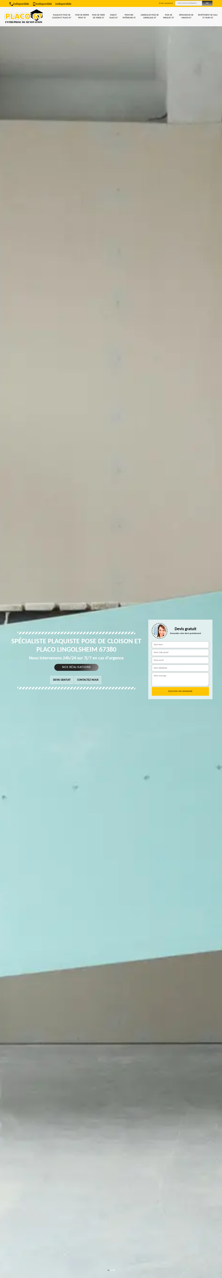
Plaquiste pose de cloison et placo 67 (61, 16)
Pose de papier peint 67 (82, 16)
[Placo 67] (24, 16)
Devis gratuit (62, 680)
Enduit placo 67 (113, 16)
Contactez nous (88, 680)
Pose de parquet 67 (168, 16)
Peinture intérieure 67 (129, 16)
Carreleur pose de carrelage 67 (150, 16)
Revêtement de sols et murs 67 (207, 16)
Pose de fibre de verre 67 (98, 16)
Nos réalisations (76, 667)
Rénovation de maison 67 (186, 16)
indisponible (21, 4)
